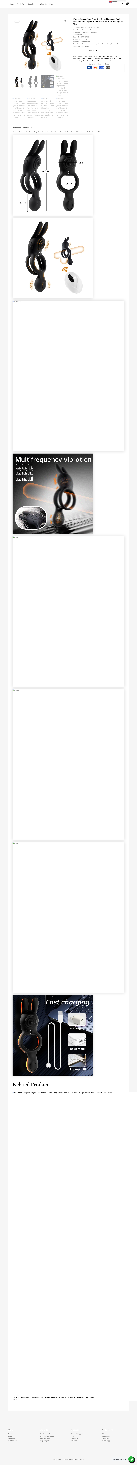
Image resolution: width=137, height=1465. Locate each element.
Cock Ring (90, 58)
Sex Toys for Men (46, 1434)
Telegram (105, 1438)
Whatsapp (106, 1441)
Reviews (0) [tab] (27, 127)
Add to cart (93, 50)
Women (112, 61)
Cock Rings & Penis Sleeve (101, 56)
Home (12, 4)
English (115, 1)
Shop (10, 1436)
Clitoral (83, 58)
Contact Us (42, 4)
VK (103, 1434)
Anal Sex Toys (45, 1438)
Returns (74, 1441)
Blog (51, 4)
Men (74, 61)
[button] (25, 4)
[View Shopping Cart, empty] (127, 4)
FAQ (72, 1436)
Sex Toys (80, 61)
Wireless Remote (103, 61)
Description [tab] (17, 127)
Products (20, 4)
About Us (11, 1438)
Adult (79, 58)
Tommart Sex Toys (68, 4)
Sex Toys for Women (47, 1436)
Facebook (106, 1436)
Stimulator (86, 61)
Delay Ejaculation (100, 58)
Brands (31, 4)
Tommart (114, 56)
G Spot (120, 58)
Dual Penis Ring (111, 58)
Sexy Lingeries (45, 1441)
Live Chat (74, 1438)
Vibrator (94, 61)
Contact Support (77, 1434)
